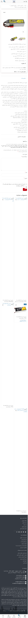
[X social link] (20, 72)
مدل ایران (7, 610)
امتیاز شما (25, 154)
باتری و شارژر (20, 5)
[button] (24, 22)
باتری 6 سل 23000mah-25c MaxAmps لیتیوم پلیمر (8, 301)
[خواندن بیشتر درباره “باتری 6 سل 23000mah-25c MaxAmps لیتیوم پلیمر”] (3, 199)
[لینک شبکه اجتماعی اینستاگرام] (18, 72)
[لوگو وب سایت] (14, 1)
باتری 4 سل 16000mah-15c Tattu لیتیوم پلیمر (21, 317)
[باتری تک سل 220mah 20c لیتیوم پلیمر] (20, 459)
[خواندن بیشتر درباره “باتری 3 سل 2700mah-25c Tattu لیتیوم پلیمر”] (3, 305)
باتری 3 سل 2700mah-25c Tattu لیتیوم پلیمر (8, 406)
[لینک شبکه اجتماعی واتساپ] (17, 72)
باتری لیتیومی (13, 5)
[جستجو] (1, 1)
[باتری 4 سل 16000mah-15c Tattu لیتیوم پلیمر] (20, 309)
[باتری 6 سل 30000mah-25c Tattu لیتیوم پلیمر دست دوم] (20, 248)
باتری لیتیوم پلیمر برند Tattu (20, 7)
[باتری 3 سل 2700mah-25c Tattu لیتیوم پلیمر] (7, 354)
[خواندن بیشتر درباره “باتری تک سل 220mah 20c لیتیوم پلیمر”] (16, 410)
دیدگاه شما (24, 156)
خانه (25, 5)
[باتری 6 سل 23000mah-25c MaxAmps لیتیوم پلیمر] (7, 248)
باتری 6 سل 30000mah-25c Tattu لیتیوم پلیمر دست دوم (20, 301)
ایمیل (25, 178)
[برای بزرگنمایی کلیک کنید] (23, 31)
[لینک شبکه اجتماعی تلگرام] (15, 72)
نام (26, 172)
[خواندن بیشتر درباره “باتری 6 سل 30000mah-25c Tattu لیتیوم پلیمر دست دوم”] (16, 199)
